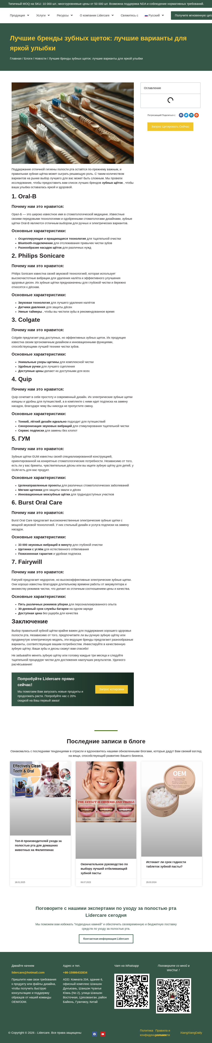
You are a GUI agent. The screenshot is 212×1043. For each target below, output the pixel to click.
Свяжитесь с (129, 15)
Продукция (17, 15)
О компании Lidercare (94, 15)
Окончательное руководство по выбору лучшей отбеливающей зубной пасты (104, 869)
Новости (40, 58)
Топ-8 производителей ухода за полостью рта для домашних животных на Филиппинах (38, 845)
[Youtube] (102, 1034)
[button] (181, 115)
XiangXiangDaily (191, 1032)
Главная (16, 58)
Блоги (28, 58)
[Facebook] (94, 1034)
